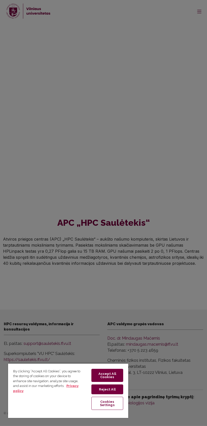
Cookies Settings (107, 403)
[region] (68, 390)
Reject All (107, 389)
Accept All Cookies (107, 375)
